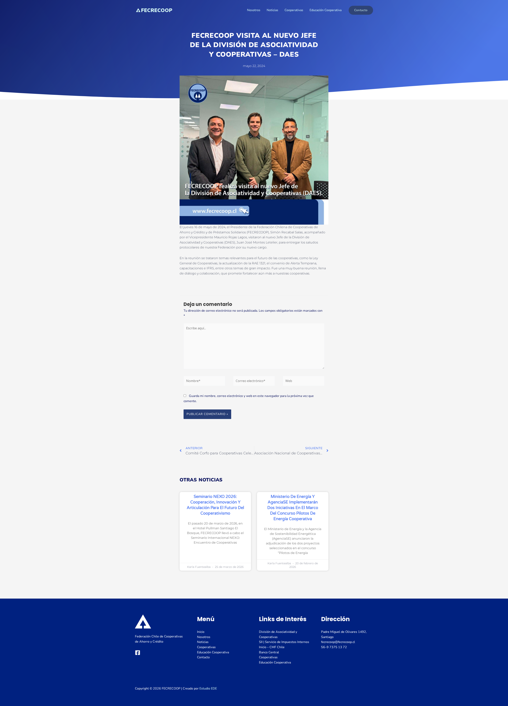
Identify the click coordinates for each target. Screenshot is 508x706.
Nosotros (253, 10)
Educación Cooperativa (326, 10)
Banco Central (269, 652)
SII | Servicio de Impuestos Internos (284, 642)
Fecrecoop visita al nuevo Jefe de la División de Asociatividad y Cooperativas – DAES (254, 45)
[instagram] (137, 652)
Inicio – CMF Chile (272, 647)
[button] (361, 10)
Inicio (200, 632)
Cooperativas (294, 10)
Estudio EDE (208, 688)
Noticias (272, 10)
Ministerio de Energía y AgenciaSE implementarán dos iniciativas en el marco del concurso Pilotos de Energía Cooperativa (292, 507)
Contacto (203, 657)
